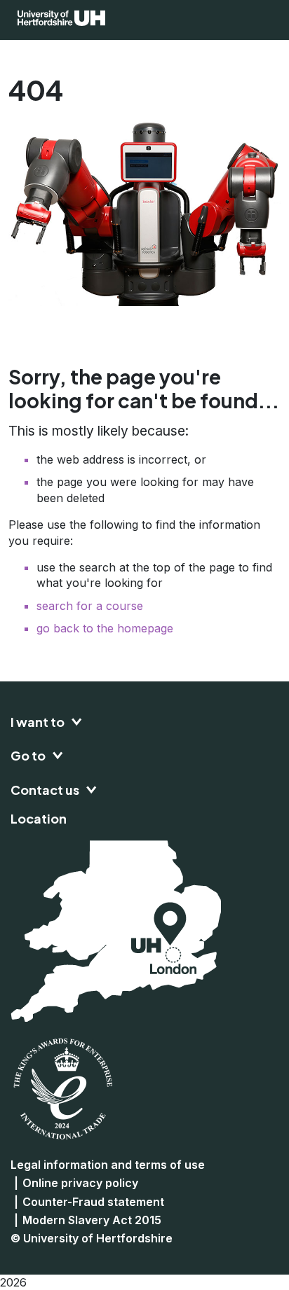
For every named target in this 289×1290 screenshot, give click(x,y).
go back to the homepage (104, 628)
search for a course (89, 606)
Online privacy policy (80, 1183)
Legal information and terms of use (108, 1165)
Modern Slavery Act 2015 (91, 1220)
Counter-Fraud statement (93, 1202)
